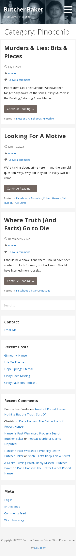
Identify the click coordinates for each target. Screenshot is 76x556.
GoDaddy (39, 548)
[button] (69, 7)
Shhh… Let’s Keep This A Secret (49, 456)
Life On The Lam (15, 362)
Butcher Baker (23, 9)
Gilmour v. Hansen (16, 355)
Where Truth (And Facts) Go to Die (30, 224)
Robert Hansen (52, 198)
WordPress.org (14, 520)
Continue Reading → (20, 109)
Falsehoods (35, 118)
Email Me (10, 330)
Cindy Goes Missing (17, 376)
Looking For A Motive (35, 136)
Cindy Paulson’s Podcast (20, 383)
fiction (34, 290)
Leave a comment (19, 80)
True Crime (20, 203)
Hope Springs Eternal (18, 369)
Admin (12, 73)
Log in (8, 500)
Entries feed (12, 507)
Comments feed (15, 513)
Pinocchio (48, 118)
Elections (21, 118)
